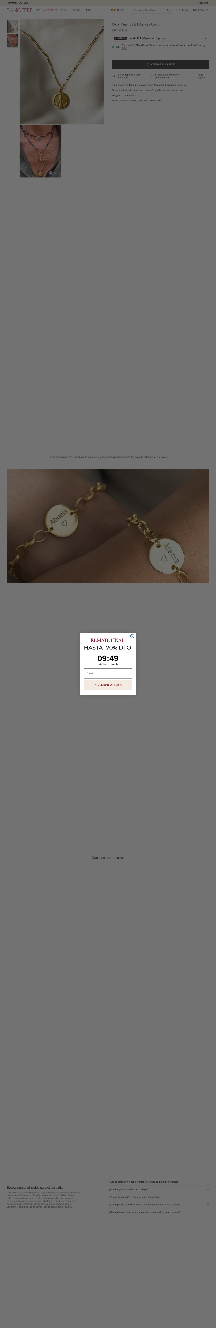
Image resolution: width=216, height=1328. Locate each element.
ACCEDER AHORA (108, 685)
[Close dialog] (132, 636)
